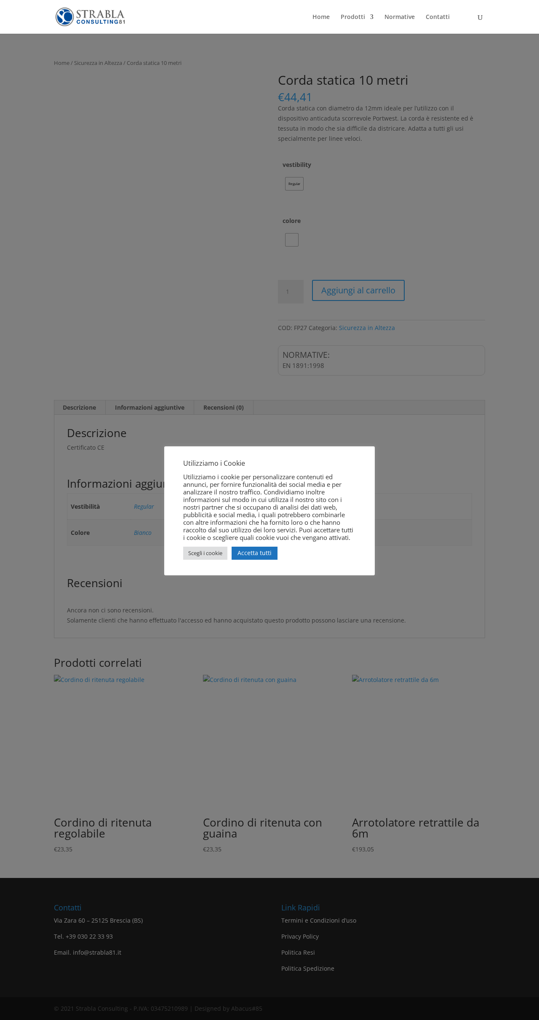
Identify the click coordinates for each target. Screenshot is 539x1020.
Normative (399, 17)
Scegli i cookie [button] (205, 553)
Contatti (438, 17)
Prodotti (353, 17)
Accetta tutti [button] (254, 553)
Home (321, 17)
